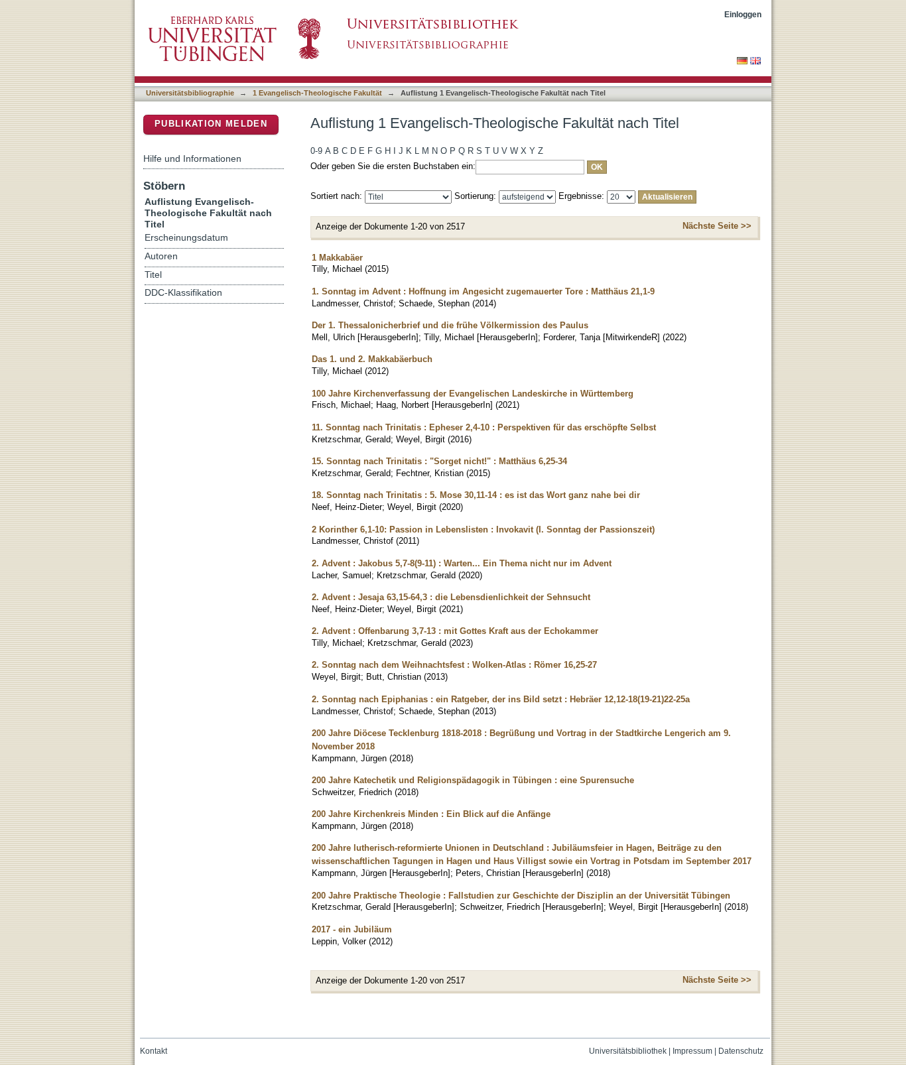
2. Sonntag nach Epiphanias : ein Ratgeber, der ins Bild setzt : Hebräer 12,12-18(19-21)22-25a (501, 699)
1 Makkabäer (337, 258)
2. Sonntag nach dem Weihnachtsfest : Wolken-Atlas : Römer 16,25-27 (454, 665)
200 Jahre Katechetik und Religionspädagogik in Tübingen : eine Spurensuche (473, 780)
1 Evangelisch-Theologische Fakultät (317, 93)
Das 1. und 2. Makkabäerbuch (372, 359)
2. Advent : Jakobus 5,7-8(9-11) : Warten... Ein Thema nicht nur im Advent (462, 563)
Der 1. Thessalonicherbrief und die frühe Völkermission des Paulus (450, 325)
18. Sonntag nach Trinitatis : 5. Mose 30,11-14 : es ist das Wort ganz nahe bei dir (476, 495)
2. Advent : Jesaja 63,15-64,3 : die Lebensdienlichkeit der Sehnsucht (451, 597)
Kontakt (153, 1051)
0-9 (316, 151)
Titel (153, 275)
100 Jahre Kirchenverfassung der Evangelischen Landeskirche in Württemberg (472, 394)
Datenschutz (740, 1051)
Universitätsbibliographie (190, 93)
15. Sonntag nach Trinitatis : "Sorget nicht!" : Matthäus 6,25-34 (439, 461)
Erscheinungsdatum (186, 238)
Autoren (161, 256)
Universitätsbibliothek (628, 1051)
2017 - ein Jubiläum (352, 929)
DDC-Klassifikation (183, 293)
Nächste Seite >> (716, 226)
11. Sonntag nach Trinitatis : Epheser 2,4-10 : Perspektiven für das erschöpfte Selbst (484, 427)
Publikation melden (211, 124)
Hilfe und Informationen (192, 158)
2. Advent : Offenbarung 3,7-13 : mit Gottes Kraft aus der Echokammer (455, 631)
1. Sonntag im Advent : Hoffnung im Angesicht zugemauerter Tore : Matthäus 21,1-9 (483, 291)
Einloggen (742, 14)
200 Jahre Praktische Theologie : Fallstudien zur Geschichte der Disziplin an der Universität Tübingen (521, 896)
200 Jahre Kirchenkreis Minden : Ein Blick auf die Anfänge (431, 814)
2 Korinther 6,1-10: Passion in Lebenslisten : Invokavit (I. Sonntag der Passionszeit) (483, 529)
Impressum (692, 1051)
